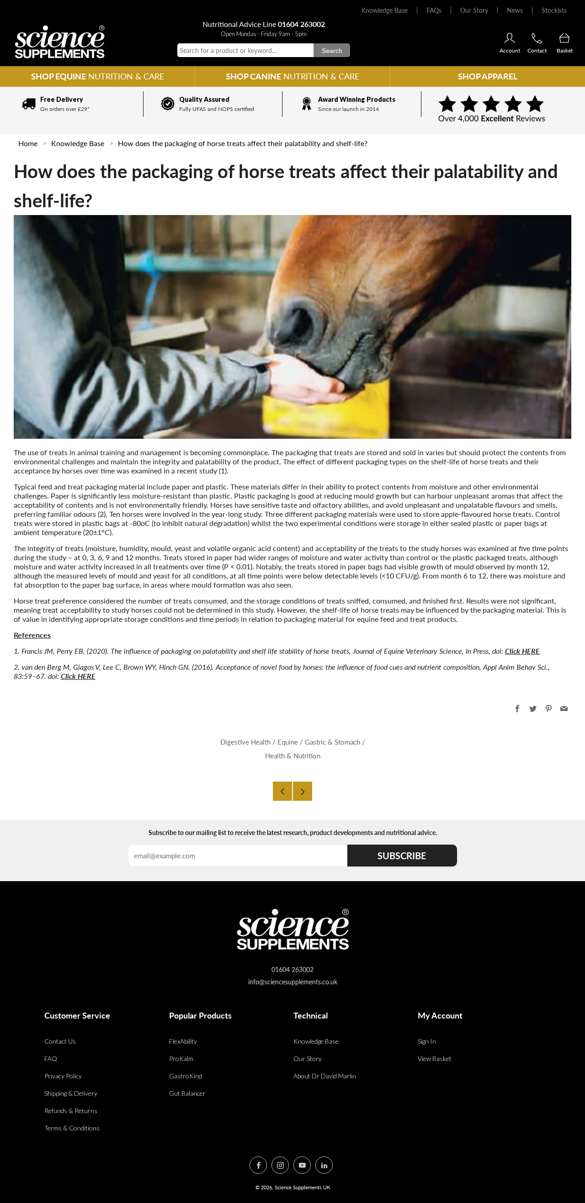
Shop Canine (292, 76)
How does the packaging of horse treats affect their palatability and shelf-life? (242, 143)
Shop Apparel (487, 76)
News (515, 10)
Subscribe (402, 855)
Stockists (554, 10)
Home (27, 143)
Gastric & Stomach (332, 742)
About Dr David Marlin (324, 1076)
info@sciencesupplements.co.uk (292, 982)
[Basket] (564, 39)
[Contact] (537, 39)
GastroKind (185, 1076)
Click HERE (522, 650)
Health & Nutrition (292, 755)
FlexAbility (183, 1041)
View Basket (435, 1058)
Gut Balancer (187, 1093)
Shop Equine (97, 76)
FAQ (50, 1058)
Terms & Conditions (72, 1128)
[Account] (509, 39)
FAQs (433, 10)
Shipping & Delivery (70, 1093)
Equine (287, 742)
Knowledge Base (385, 10)
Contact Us (60, 1041)
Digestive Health (245, 742)
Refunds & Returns (70, 1110)
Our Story (474, 10)
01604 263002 (301, 24)
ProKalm (181, 1058)
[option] (74, 104)
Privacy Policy (63, 1076)
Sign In (427, 1041)
